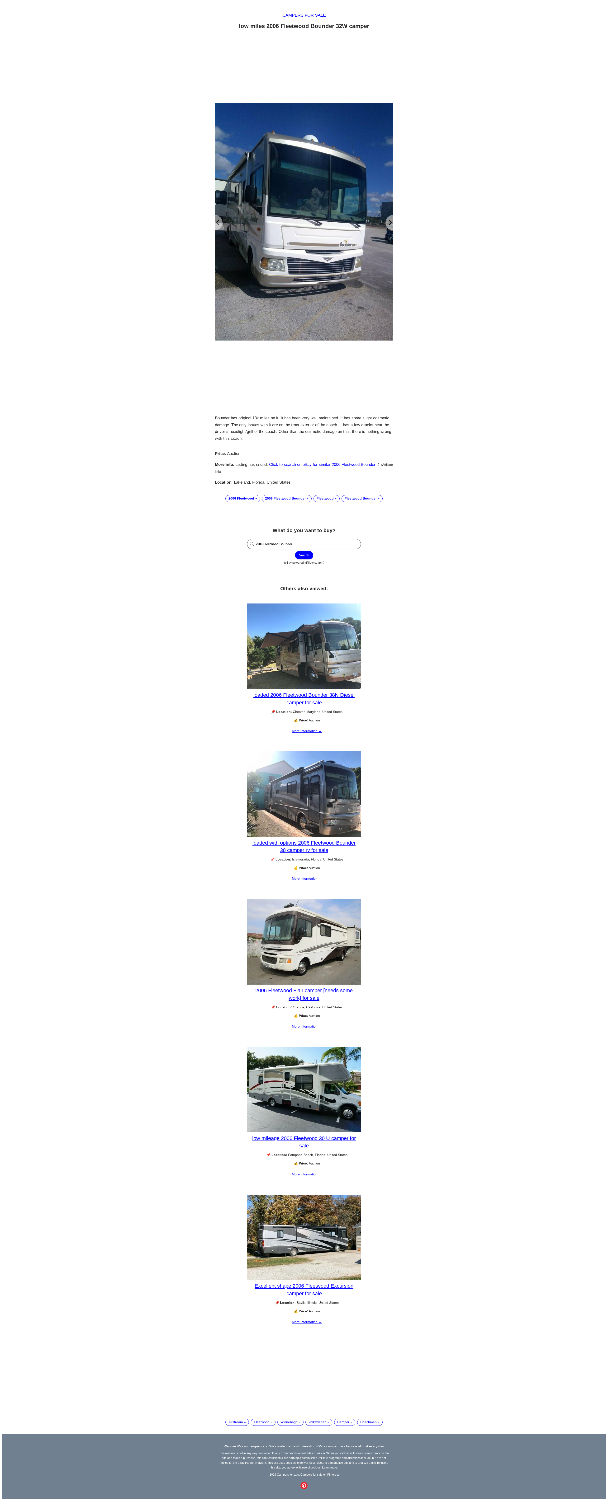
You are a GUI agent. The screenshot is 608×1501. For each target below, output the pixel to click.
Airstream (235, 1422)
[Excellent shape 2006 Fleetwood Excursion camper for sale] (304, 1279)
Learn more (329, 1467)
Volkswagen (317, 1422)
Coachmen (368, 1422)
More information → (307, 731)
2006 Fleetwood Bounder (285, 498)
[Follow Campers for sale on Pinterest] (304, 1488)
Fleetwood (325, 498)
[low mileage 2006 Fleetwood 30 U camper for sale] (304, 1131)
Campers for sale (304, 15)
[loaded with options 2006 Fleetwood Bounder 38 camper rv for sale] (304, 835)
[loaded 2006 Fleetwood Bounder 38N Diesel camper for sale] (304, 688)
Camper (343, 1422)
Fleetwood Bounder (361, 498)
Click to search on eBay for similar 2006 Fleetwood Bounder (322, 464)
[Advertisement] (304, 67)
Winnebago (289, 1422)
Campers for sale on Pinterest (319, 1474)
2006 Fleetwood (241, 498)
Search (304, 555)
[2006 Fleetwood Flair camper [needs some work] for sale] (304, 983)
